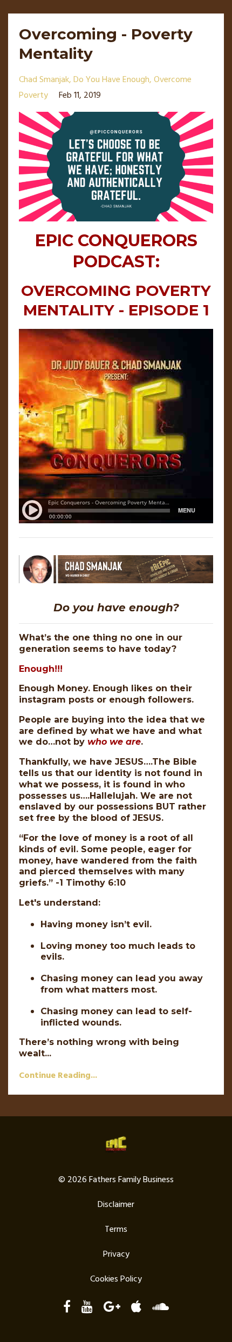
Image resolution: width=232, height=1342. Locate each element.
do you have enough (111, 80)
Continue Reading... (58, 1076)
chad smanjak (44, 80)
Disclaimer (116, 1205)
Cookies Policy (116, 1279)
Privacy (116, 1254)
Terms (116, 1230)
